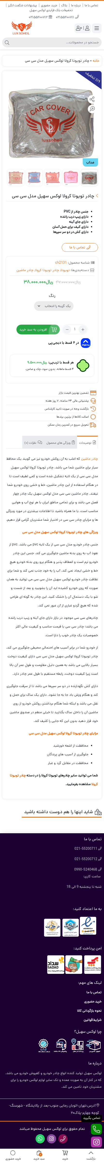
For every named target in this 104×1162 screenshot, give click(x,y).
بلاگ (64, 5)
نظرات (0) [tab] (30, 443)
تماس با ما (91, 5)
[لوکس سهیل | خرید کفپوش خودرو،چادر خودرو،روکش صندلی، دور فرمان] (21, 28)
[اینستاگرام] (96, 1142)
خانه (96, 60)
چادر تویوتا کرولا (47, 270)
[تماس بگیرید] (96, 1129)
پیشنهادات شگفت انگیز (22, 5)
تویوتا (65, 270)
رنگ (52, 295)
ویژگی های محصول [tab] (58, 443)
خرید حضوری (49, 5)
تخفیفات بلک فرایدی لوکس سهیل (51, 10)
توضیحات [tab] (85, 443)
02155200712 (39, 17)
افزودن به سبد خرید (33, 329)
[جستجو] (7, 42)
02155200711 (65, 17)
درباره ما (76, 5)
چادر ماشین (24, 270)
